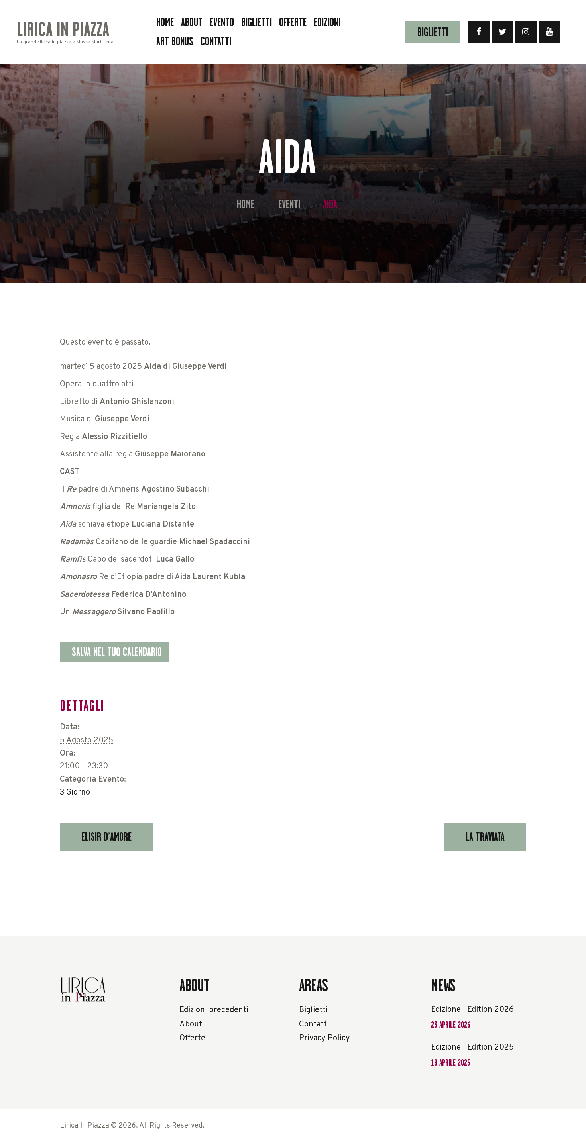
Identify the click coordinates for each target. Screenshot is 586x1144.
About (190, 1024)
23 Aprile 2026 (450, 1025)
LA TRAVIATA (485, 837)
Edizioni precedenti (213, 1010)
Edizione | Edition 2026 (472, 1010)
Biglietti (313, 1010)
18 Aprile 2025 (450, 1063)
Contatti (314, 1024)
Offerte (192, 1038)
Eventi (289, 204)
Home (245, 204)
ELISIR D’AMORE (106, 837)
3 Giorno (75, 792)
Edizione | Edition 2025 (472, 1047)
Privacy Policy (324, 1038)
